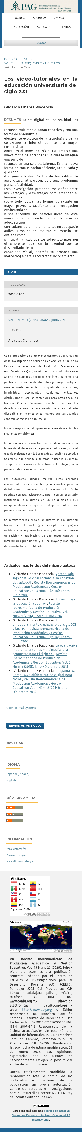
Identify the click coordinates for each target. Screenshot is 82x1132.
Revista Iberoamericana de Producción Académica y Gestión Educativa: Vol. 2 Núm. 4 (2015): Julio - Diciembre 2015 (42, 660)
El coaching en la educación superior (45, 601)
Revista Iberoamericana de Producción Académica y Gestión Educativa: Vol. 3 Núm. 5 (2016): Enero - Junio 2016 (44, 588)
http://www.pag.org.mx (39, 1010)
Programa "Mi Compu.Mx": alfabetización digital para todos (44, 675)
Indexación (21, 27)
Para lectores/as (16, 848)
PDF (13, 272)
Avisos (59, 18)
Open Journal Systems (21, 708)
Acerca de (44, 27)
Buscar (41, 42)
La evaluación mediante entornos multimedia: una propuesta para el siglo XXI (45, 650)
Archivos (39, 18)
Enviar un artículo (25, 725)
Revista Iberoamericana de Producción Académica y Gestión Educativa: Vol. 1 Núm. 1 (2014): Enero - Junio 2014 (41, 609)
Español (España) (17, 774)
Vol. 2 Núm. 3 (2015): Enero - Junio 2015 (32, 63)
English (11, 780)
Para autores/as (16, 855)
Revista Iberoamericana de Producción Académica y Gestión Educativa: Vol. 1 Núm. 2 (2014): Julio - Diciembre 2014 (41, 685)
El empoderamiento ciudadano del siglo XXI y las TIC (44, 624)
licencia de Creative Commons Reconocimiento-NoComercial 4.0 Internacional (41, 1115)
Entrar (67, 27)
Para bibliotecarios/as (20, 861)
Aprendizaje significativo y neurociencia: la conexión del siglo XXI (43, 578)
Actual (20, 18)
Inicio (8, 59)
